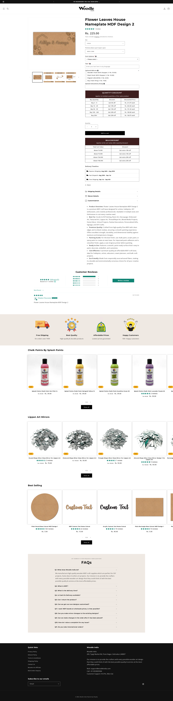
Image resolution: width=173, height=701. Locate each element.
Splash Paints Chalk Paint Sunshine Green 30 (114, 391)
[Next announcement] (119, 1)
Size (86, 40)
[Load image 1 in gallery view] (37, 77)
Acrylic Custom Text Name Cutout (114, 526)
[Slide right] (79, 77)
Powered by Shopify (92, 696)
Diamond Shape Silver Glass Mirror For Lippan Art (79, 458)
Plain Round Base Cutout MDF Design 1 (45, 526)
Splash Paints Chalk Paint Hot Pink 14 (44, 391)
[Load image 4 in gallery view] (71, 77)
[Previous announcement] (54, 1)
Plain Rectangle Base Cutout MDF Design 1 (149, 526)
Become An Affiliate (34, 667)
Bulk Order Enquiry (34, 670)
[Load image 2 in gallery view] (49, 77)
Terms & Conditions (34, 658)
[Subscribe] (58, 684)
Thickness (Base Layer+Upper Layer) (95, 48)
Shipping (96, 36)
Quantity (87, 123)
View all (86, 407)
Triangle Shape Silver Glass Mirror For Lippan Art (114, 458)
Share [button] (89, 185)
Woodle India (83, 696)
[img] (38, 295)
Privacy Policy (32, 651)
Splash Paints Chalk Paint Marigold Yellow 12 (80, 391)
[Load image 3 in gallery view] (60, 77)
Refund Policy (32, 655)
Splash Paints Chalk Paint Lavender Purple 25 (149, 391)
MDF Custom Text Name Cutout (79, 526)
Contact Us (31, 664)
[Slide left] (30, 77)
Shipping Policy (33, 661)
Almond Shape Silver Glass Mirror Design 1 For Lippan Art (149, 458)
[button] (4, 9)
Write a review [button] (123, 281)
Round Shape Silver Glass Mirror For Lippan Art (45, 458)
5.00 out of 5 (54, 280)
